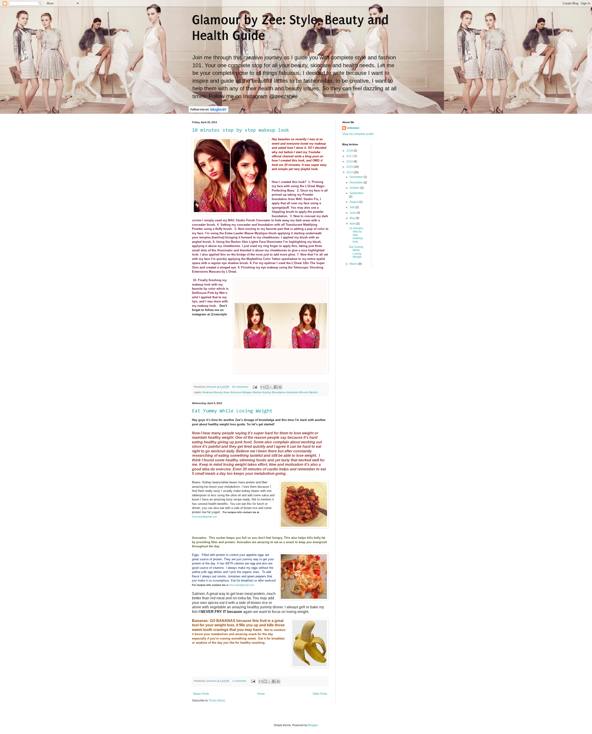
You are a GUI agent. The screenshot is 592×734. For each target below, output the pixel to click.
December (357, 177)
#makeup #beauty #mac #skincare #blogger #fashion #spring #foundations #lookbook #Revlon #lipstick (260, 392)
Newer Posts (201, 693)
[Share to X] (271, 387)
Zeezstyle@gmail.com (204, 516)
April (353, 223)
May (353, 218)
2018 (350, 150)
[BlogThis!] (267, 387)
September (357, 193)
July (352, 207)
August (354, 202)
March (354, 263)
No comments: (240, 386)
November (357, 182)
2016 (350, 161)
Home (261, 693)
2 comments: (239, 680)
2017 (350, 156)
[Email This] (262, 387)
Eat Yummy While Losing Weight (232, 411)
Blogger (313, 725)
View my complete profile (358, 134)
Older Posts (320, 693)
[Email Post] (255, 386)
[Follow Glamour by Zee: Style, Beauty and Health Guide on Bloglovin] (208, 111)
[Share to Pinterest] (280, 387)
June (353, 212)
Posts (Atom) (217, 700)
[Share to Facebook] (275, 387)
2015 (350, 166)
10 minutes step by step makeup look (240, 130)
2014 (350, 172)
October (355, 187)
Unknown (353, 128)
